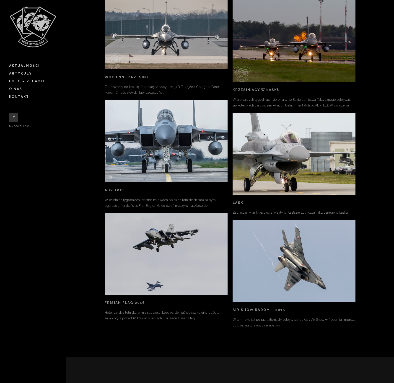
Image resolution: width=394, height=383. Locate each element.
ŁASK (238, 203)
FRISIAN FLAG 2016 (125, 303)
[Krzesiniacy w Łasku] (294, 41)
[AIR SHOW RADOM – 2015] (294, 261)
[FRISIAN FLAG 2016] (166, 254)
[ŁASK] (294, 154)
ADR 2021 (114, 190)
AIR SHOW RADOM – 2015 (259, 310)
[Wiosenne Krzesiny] (166, 34)
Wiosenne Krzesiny (127, 77)
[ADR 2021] (166, 141)
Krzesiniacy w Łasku (256, 90)
